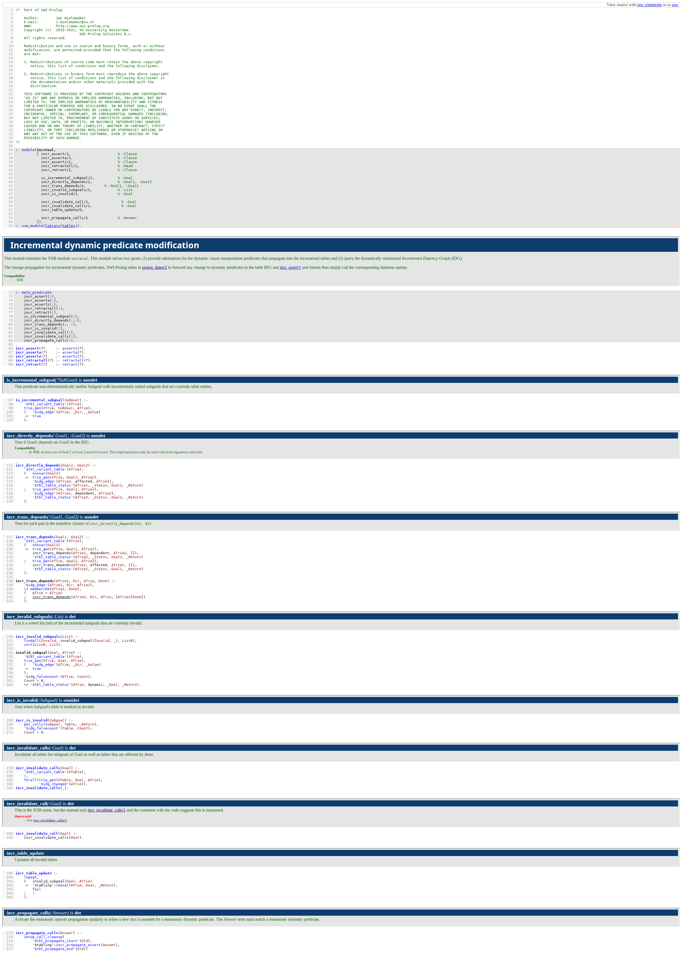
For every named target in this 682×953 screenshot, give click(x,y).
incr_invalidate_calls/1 (106, 810)
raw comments (649, 4)
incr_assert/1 (290, 267)
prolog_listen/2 (154, 267)
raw (675, 4)
